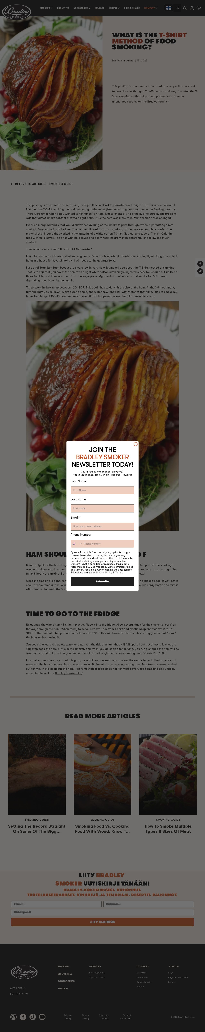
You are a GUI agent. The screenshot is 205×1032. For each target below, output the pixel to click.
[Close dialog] (135, 444)
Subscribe (102, 581)
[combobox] (76, 544)
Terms (118, 572)
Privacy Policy (104, 572)
